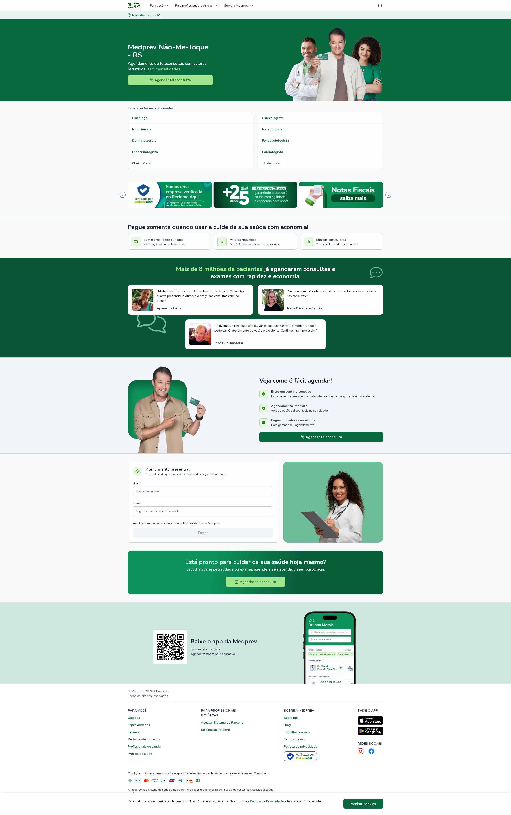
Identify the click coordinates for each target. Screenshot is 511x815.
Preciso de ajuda (140, 754)
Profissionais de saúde (144, 746)
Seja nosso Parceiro (215, 730)
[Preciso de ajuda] (380, 5)
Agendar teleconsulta (172, 80)
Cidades (134, 718)
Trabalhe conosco (297, 732)
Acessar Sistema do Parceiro (222, 722)
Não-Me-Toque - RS (146, 15)
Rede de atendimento (144, 739)
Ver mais (273, 163)
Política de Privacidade (267, 801)
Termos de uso (294, 739)
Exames (133, 732)
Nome (136, 483)
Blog (287, 725)
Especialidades (139, 725)
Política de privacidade (300, 746)
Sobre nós (291, 718)
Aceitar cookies (363, 803)
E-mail (137, 503)
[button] (158, 5)
